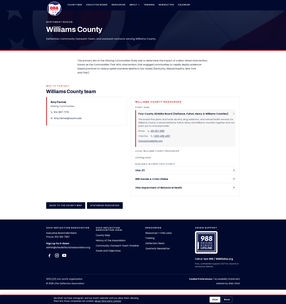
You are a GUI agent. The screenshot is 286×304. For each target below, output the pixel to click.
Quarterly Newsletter (157, 248)
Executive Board (97, 5)
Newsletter (166, 5)
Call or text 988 (204, 258)
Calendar (184, 5)
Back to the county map (65, 205)
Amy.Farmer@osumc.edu (68, 118)
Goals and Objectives (108, 250)
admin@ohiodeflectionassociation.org (68, 247)
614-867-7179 (61, 112)
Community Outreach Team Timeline (117, 245)
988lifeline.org (224, 258)
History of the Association (110, 240)
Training (149, 5)
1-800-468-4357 (162, 136)
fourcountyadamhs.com (150, 141)
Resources (118, 5)
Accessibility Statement (227, 278)
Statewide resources (104, 205)
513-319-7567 (62, 236)
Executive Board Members (61, 233)
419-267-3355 (157, 131)
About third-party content (108, 301)
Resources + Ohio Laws (158, 233)
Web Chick (234, 283)
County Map (74, 5)
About (133, 5)
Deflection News (154, 243)
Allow (215, 299)
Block (227, 299)
